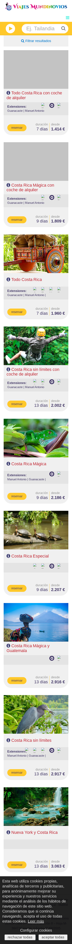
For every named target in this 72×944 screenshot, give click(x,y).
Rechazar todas (20, 937)
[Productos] (9, 28)
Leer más (36, 921)
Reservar (16, 127)
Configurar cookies (36, 930)
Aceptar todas (53, 937)
